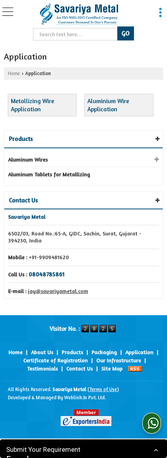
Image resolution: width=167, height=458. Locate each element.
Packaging (104, 352)
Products (21, 138)
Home (14, 73)
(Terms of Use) (103, 389)
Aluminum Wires (28, 159)
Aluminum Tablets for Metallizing (49, 174)
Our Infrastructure (118, 360)
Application (139, 352)
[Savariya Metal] (79, 15)
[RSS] (135, 368)
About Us (42, 352)
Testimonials (42, 368)
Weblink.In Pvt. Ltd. (85, 397)
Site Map (112, 368)
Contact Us (79, 368)
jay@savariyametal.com (58, 291)
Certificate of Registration (55, 360)
